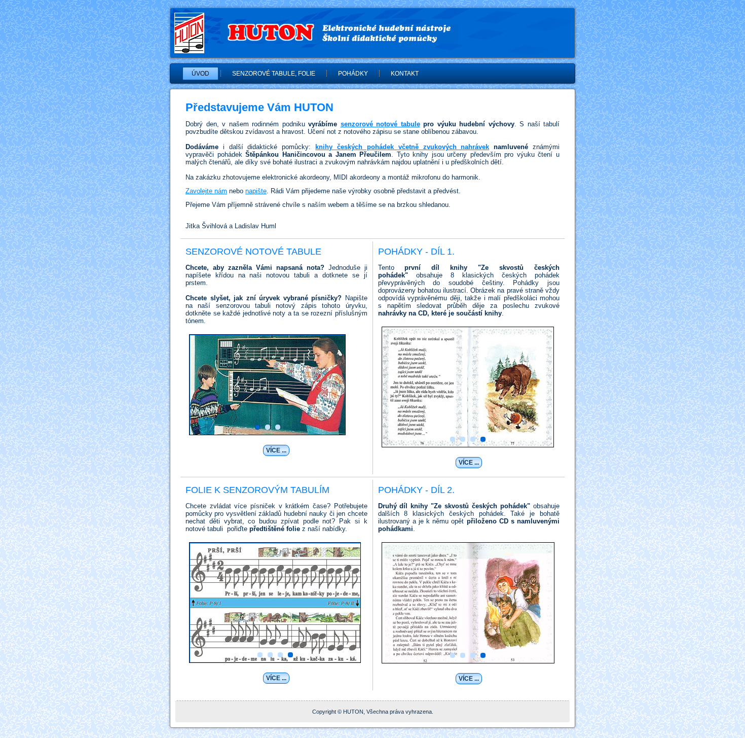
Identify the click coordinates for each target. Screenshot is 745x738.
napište (256, 191)
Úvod (200, 73)
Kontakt (405, 73)
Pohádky (353, 73)
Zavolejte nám (206, 191)
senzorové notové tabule (380, 124)
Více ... (276, 450)
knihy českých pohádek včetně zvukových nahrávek (402, 147)
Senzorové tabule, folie (273, 73)
